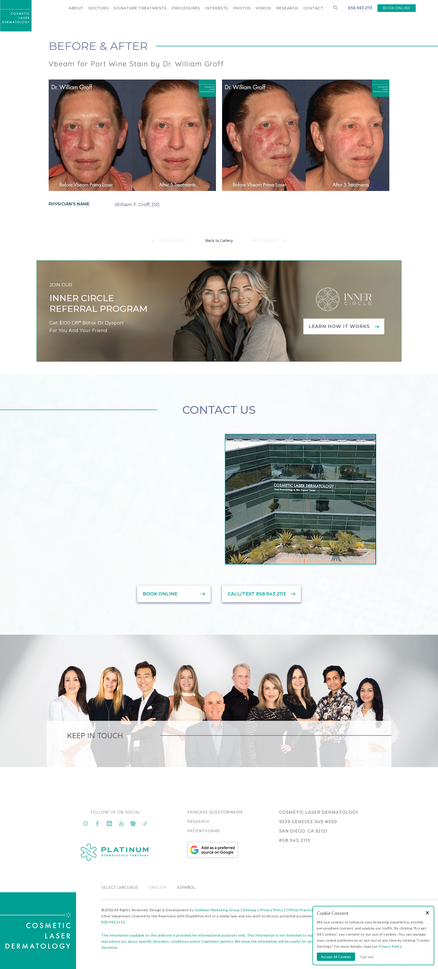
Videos (263, 8)
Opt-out (367, 957)
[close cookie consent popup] (427, 913)
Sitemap (250, 910)
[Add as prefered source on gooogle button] (212, 856)
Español (186, 887)
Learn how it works (339, 326)
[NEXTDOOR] (133, 823)
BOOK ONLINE (396, 8)
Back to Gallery (219, 240)
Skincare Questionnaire (215, 812)
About (76, 8)
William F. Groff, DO (137, 204)
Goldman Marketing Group (217, 910)
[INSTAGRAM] (85, 823)
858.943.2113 (360, 7)
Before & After (98, 46)
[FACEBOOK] (97, 823)
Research (287, 8)
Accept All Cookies (336, 957)
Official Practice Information (310, 910)
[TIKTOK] (145, 823)
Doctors (98, 8)
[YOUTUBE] (121, 823)
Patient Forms (203, 831)
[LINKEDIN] (109, 823)
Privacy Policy (271, 910)
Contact (313, 8)
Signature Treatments (140, 8)
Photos (242, 8)
